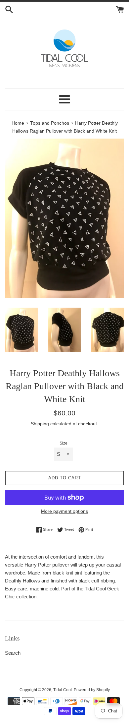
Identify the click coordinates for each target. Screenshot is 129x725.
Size (63, 443)
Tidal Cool (62, 690)
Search (13, 653)
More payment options (64, 511)
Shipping (40, 423)
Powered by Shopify (92, 690)
